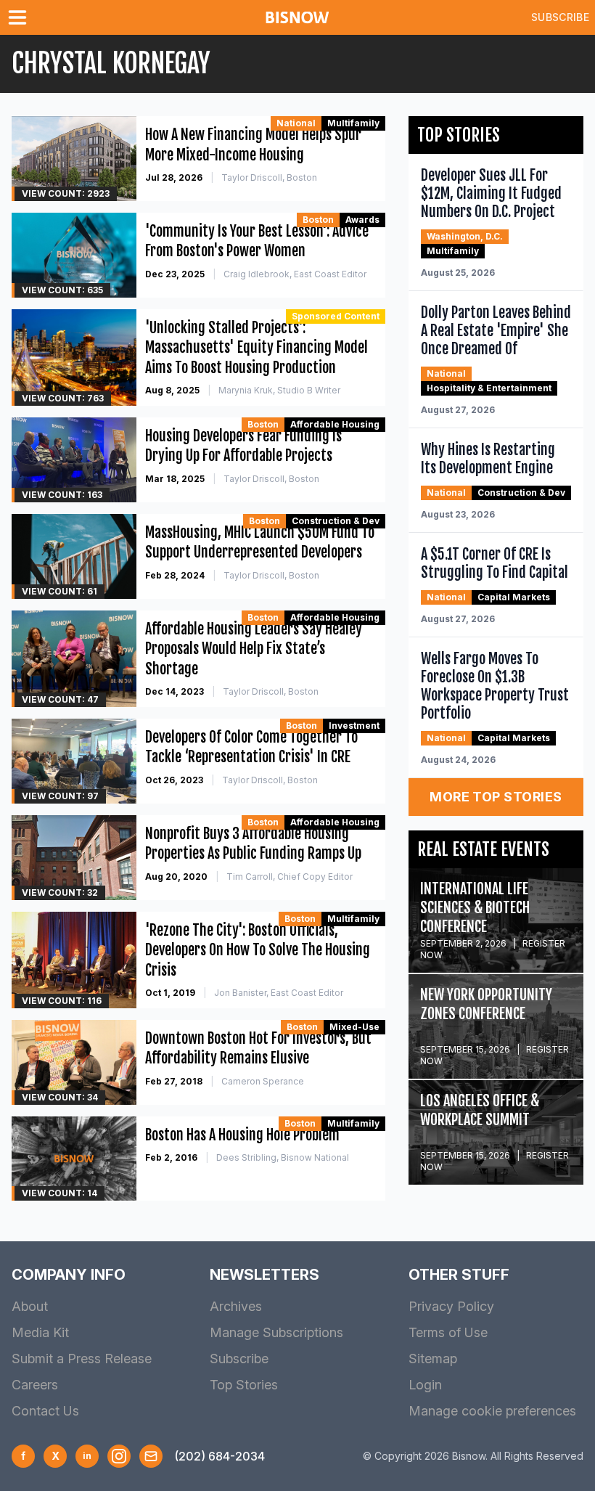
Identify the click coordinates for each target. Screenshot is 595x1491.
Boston (318, 219)
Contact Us (45, 1410)
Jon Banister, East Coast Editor (278, 992)
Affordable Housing (334, 424)
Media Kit (40, 1332)
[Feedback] (151, 1456)
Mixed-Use (354, 1026)
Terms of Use (448, 1332)
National (296, 123)
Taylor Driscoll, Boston (269, 177)
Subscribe (560, 17)
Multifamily (353, 123)
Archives (236, 1306)
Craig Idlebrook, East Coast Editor (294, 274)
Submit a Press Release (82, 1358)
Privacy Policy (451, 1306)
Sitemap (433, 1358)
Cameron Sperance (262, 1081)
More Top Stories (496, 796)
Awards (362, 219)
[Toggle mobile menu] (20, 17)
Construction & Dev (335, 520)
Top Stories (244, 1384)
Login (425, 1384)
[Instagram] (119, 1456)
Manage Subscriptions (276, 1332)
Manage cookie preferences (492, 1410)
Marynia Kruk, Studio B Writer (279, 390)
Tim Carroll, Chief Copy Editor (289, 876)
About (30, 1306)
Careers (35, 1384)
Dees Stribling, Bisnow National (282, 1157)
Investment (354, 725)
